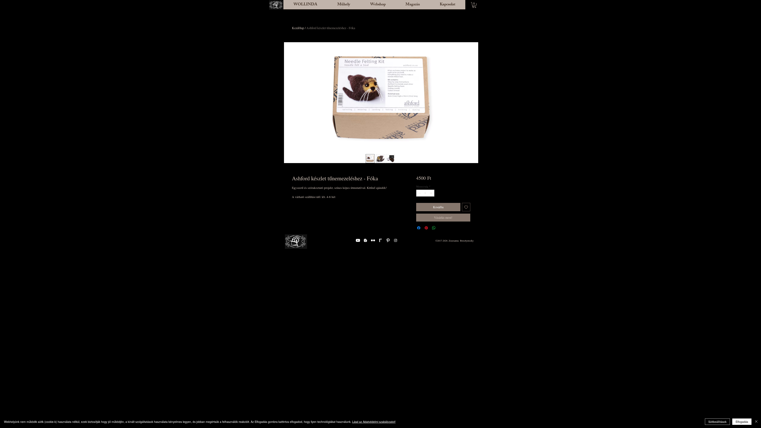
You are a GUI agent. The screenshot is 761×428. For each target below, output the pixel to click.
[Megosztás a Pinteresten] (426, 227)
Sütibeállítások (717, 422)
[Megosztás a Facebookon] (418, 227)
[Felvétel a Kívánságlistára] (466, 207)
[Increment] (431, 193)
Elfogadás (742, 422)
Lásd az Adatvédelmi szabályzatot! (374, 422)
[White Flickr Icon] (373, 240)
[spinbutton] (425, 193)
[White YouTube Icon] (357, 240)
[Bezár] (756, 421)
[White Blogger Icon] (365, 240)
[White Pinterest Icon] (388, 240)
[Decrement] (419, 193)
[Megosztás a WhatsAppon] (433, 227)
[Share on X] (441, 227)
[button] (343, 6)
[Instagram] (395, 240)
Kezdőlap (298, 28)
